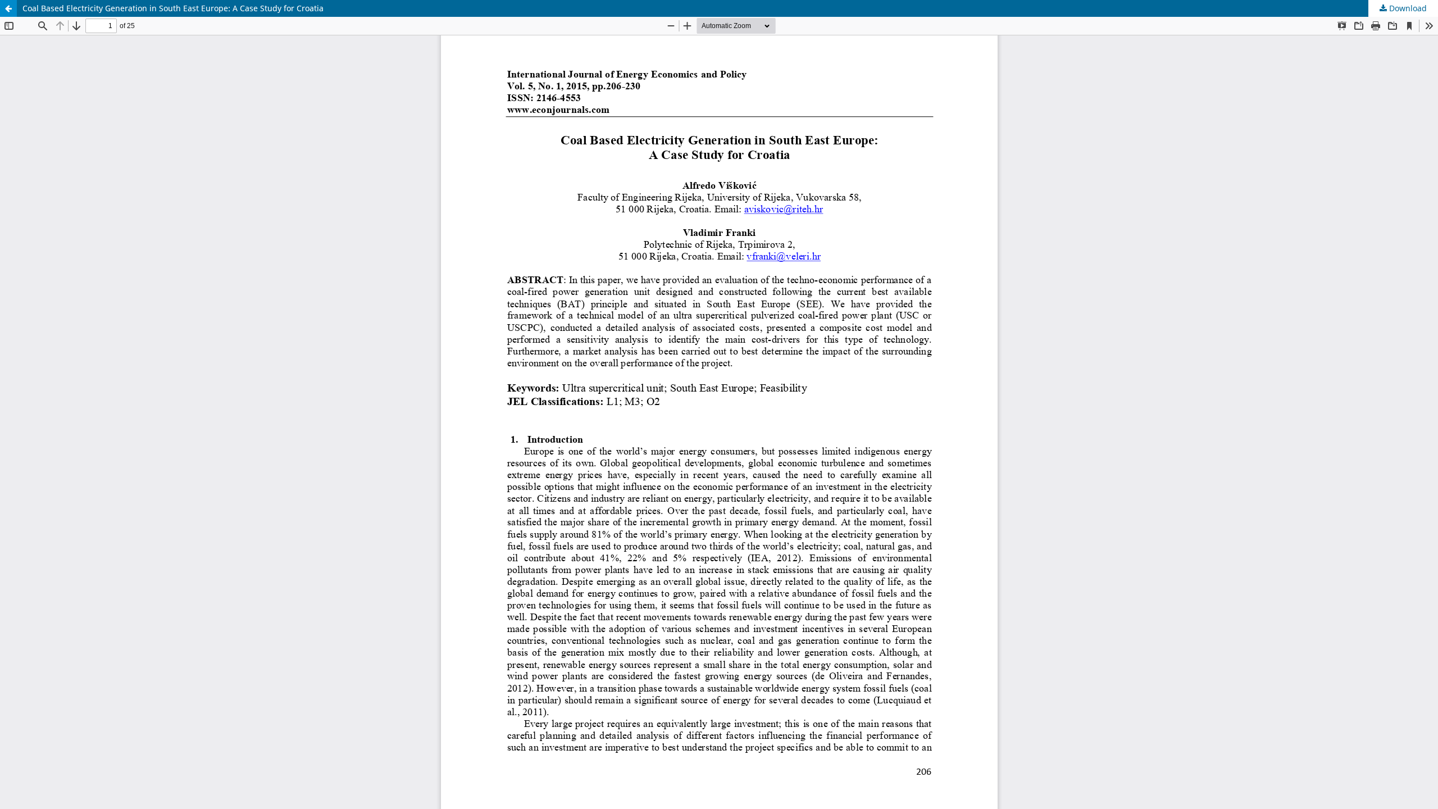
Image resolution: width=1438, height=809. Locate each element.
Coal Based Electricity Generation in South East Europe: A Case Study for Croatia (173, 8)
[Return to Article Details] (8, 8)
